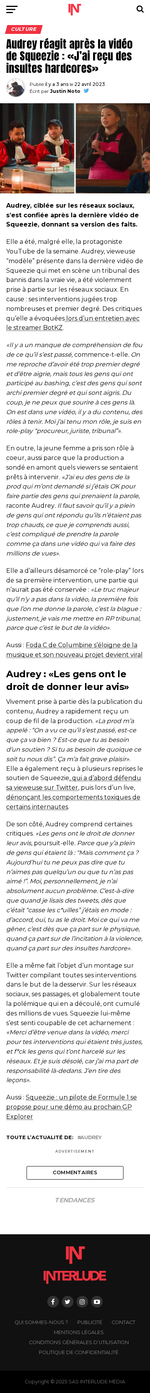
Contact (123, 1322)
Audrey (91, 1137)
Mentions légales (79, 1332)
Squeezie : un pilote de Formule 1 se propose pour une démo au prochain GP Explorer (71, 1107)
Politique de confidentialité (78, 1352)
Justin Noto (65, 91)
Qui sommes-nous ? (41, 1322)
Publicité (89, 1322)
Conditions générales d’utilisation (79, 1342)
